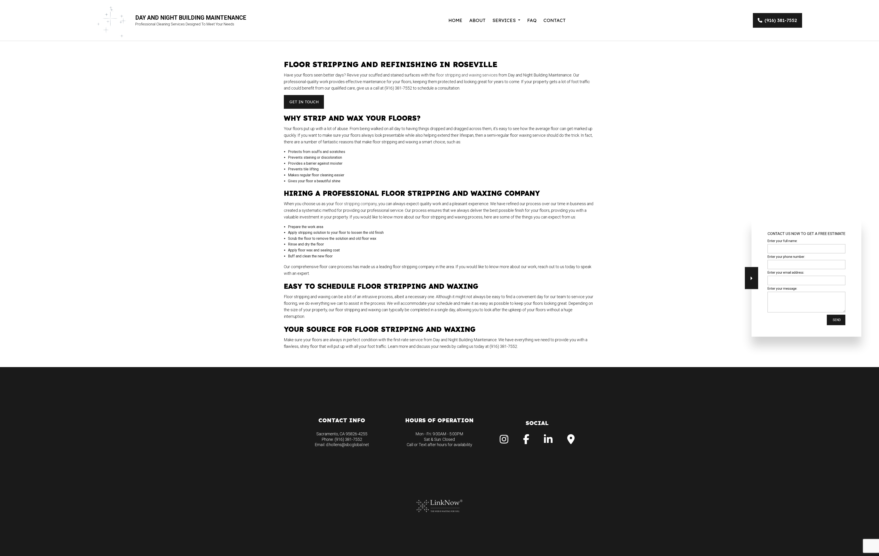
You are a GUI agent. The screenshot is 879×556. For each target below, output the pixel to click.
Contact (554, 20)
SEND (837, 320)
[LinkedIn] (548, 441)
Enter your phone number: (786, 257)
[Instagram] (504, 441)
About (477, 20)
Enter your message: (782, 288)
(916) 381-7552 (781, 20)
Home (455, 20)
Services (504, 20)
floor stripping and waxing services (467, 75)
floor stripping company (356, 203)
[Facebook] (526, 441)
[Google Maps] (571, 441)
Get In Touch (304, 101)
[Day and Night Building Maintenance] (112, 20)
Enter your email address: (786, 273)
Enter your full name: (783, 241)
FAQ (532, 20)
